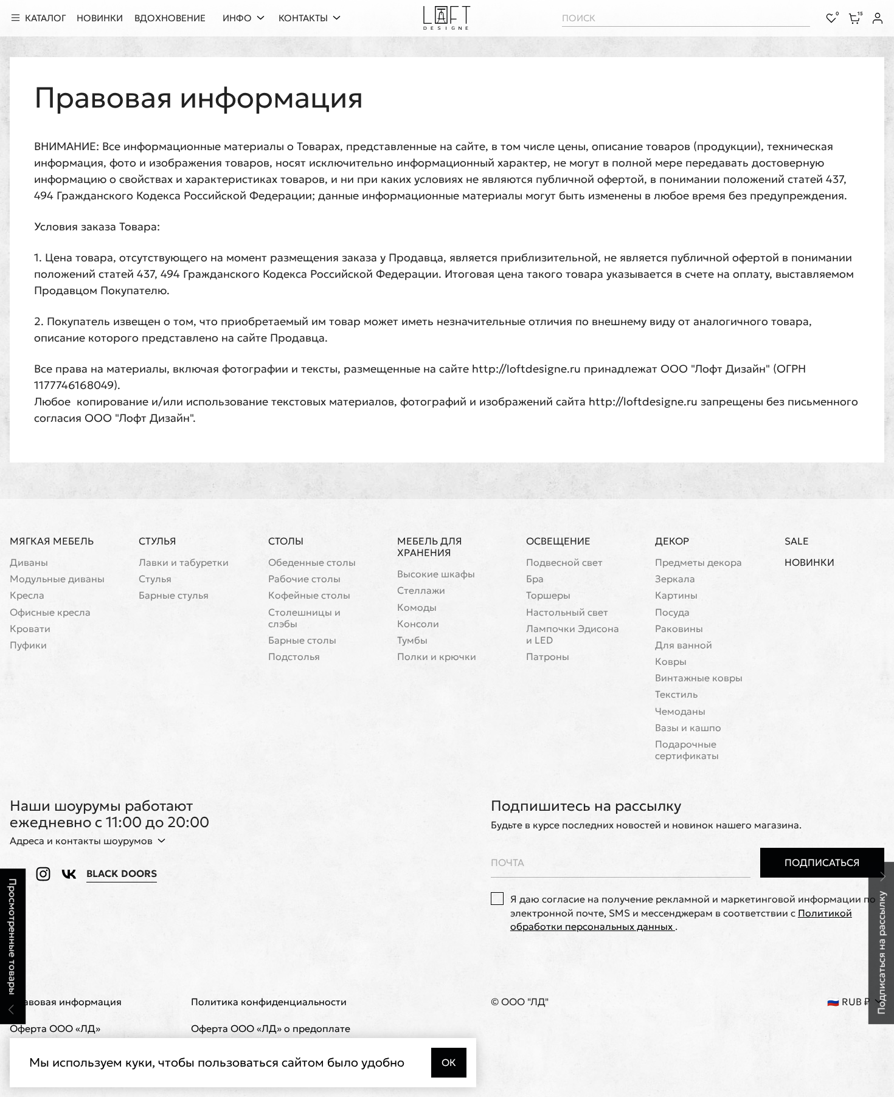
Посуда (672, 612)
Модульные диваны (57, 579)
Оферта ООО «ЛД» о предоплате (270, 1028)
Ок (449, 1062)
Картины (676, 595)
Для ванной (683, 645)
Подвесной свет (564, 562)
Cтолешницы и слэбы (304, 618)
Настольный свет (567, 612)
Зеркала (675, 579)
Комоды (417, 607)
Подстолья (294, 656)
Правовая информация (66, 1002)
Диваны (29, 562)
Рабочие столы (304, 579)
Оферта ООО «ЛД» (55, 1028)
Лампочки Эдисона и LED (572, 634)
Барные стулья (174, 595)
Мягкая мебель (52, 541)
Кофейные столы (309, 595)
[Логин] (877, 18)
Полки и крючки (436, 656)
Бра (535, 579)
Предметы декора (698, 562)
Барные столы (302, 640)
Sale (797, 541)
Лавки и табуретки (184, 562)
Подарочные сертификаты (687, 750)
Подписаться (822, 862)
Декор (672, 541)
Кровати (30, 628)
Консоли (418, 624)
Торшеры (548, 595)
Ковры (671, 661)
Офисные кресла (50, 612)
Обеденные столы (312, 562)
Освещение (558, 541)
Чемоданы (680, 711)
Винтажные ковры (699, 678)
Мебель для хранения (429, 547)
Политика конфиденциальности (269, 1002)
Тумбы (412, 640)
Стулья (157, 541)
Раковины (679, 628)
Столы (285, 541)
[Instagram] (43, 874)
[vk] (69, 874)
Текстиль (676, 694)
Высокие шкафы (436, 574)
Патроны (547, 656)
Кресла (27, 595)
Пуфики (28, 645)
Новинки (809, 562)
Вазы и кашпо (688, 728)
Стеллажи (421, 590)
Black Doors (121, 873)
